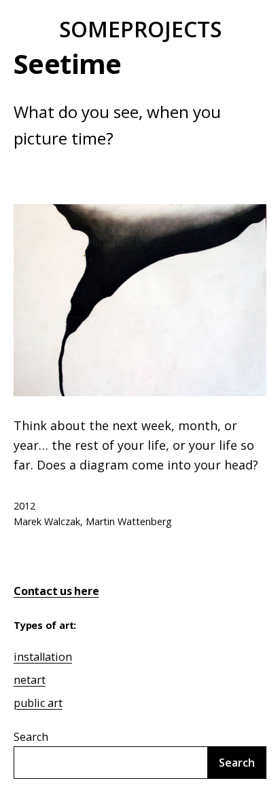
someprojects (140, 28)
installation (43, 656)
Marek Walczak (47, 521)
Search (31, 736)
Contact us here (56, 590)
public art (38, 702)
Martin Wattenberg (129, 521)
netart (30, 679)
